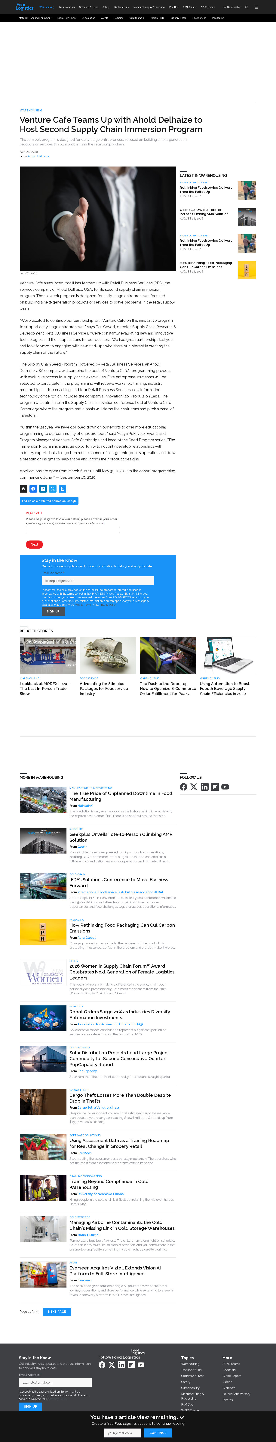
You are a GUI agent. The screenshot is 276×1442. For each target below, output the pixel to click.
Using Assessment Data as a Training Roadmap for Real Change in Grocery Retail (119, 1143)
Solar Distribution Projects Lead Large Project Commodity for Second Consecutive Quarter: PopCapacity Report (119, 1058)
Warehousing (31, 110)
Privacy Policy (108, 604)
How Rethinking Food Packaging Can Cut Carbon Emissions (206, 265)
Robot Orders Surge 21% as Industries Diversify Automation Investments (119, 1014)
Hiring (73, 960)
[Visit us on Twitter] (194, 786)
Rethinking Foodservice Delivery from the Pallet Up (206, 189)
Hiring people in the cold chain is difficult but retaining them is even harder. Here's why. (121, 1202)
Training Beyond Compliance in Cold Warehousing (109, 1184)
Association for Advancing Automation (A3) (110, 1024)
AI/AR (73, 1262)
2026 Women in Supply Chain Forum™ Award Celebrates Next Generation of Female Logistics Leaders (121, 971)
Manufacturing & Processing (90, 788)
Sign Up (53, 611)
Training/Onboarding (85, 1176)
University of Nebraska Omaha (101, 1194)
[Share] (33, 489)
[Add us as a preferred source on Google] (62, 489)
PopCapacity (87, 1071)
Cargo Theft (78, 1090)
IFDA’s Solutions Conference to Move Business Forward (118, 882)
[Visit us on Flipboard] (215, 786)
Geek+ (82, 847)
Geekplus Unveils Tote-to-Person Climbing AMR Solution (204, 212)
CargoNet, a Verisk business (99, 1107)
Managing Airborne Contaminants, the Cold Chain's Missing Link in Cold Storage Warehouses (122, 1225)
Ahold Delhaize (39, 156)
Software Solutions (84, 1135)
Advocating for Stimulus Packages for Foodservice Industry (104, 688)
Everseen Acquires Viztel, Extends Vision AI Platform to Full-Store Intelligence (115, 1270)
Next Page (57, 1311)
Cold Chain (77, 874)
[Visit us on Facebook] (183, 786)
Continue (158, 1433)
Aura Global (87, 937)
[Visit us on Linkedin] (205, 786)
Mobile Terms (83, 604)
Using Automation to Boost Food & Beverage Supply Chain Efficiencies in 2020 (225, 688)
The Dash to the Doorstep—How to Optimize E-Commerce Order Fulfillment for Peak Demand (168, 688)
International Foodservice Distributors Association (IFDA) (120, 892)
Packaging (76, 919)
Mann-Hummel (89, 1235)
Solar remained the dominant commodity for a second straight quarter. (119, 1077)
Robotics (76, 829)
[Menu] (256, 7)
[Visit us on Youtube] (225, 786)
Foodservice (89, 678)
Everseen (85, 1280)
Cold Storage (79, 1047)
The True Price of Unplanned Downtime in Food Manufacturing (120, 796)
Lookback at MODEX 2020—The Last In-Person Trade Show (45, 688)
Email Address (53, 573)
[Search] (246, 7)
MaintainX (85, 806)
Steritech (85, 1153)
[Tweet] (53, 489)
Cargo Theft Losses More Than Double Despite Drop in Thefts (120, 1098)
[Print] (23, 489)
